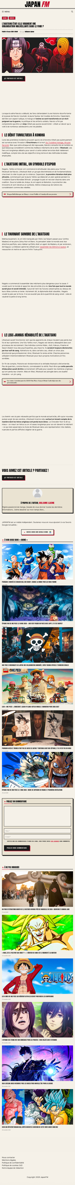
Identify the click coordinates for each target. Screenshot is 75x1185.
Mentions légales (9, 1160)
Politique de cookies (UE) (12, 1165)
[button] (72, 12)
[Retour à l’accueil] (37, 4)
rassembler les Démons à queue (53, 247)
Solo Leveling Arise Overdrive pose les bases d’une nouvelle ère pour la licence (27, 1083)
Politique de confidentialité (13, 1163)
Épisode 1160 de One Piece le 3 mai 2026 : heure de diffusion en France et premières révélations (32, 790)
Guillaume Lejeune (46, 502)
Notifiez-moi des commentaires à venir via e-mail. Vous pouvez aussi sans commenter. (38, 841)
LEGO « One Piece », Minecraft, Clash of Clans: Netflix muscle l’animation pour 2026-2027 (30, 707)
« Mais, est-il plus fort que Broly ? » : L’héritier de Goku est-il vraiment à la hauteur (29, 953)
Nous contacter (8, 1157)
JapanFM (44, 1177)
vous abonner (55, 841)
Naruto (12, 18)
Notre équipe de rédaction (13, 1168)
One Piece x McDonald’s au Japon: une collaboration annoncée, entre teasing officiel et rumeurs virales (35, 665)
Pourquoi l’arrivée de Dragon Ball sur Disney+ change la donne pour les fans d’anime (29, 582)
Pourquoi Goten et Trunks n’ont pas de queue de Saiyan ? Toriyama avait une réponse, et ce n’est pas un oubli (36, 748)
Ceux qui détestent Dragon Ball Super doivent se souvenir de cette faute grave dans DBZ (30, 1127)
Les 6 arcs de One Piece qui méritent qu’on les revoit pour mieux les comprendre (28, 996)
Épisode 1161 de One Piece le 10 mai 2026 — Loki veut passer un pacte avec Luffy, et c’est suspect (32, 623)
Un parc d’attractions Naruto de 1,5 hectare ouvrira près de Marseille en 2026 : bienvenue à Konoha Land (35, 909)
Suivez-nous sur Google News (37, 532)
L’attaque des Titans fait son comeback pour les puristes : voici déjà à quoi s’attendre (29, 1040)
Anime (5, 18)
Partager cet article (15, 78)
